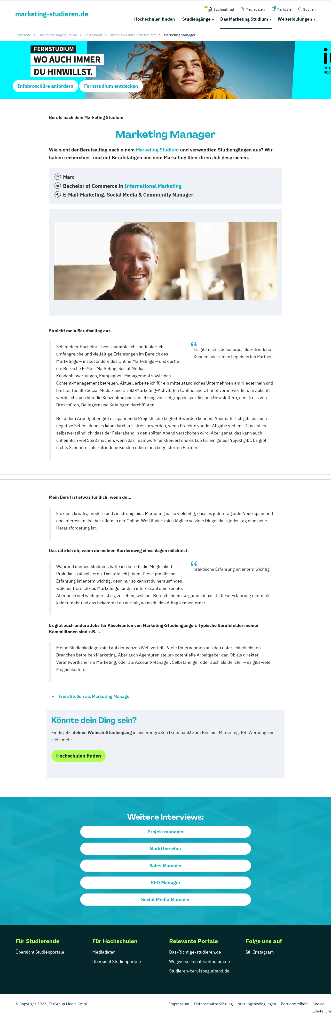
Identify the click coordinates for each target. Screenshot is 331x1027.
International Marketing (153, 185)
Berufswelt (93, 35)
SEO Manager (166, 882)
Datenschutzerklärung (213, 1003)
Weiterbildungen (295, 19)
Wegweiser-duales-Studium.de (199, 961)
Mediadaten (104, 952)
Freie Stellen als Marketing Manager (95, 696)
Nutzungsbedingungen (256, 1003)
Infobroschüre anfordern (45, 86)
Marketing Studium (157, 149)
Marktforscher (165, 848)
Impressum (179, 1003)
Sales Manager (165, 865)
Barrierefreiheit (294, 1003)
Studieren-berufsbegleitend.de (199, 971)
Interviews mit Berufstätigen (133, 35)
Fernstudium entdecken (111, 86)
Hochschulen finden (154, 19)
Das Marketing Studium (244, 19)
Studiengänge (196, 19)
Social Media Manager (165, 899)
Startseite (23, 35)
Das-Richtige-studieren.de (195, 952)
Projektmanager (165, 831)
